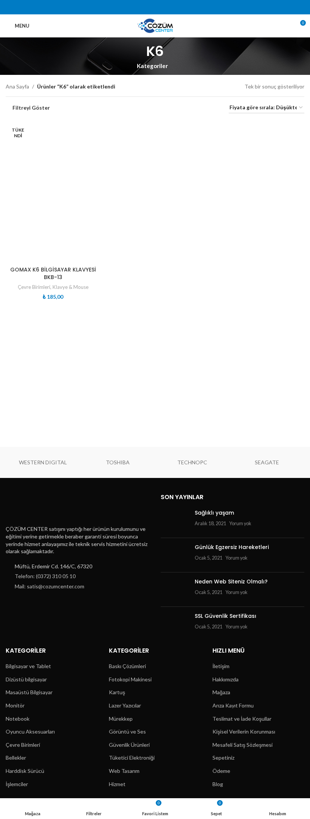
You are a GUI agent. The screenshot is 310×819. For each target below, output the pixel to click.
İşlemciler (17, 784)
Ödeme (221, 771)
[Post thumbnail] (175, 520)
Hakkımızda (225, 679)
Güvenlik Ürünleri (129, 744)
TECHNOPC (192, 462)
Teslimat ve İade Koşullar (241, 718)
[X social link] (140, 7)
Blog (217, 784)
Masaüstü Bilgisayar (29, 692)
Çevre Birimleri (34, 287)
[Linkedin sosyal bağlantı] (169, 7)
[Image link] (43, 506)
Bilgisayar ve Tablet (28, 666)
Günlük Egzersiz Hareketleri (232, 547)
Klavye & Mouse (70, 287)
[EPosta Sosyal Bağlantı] (150, 7)
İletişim (220, 666)
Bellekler (16, 757)
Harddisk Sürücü (25, 771)
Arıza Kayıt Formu (233, 705)
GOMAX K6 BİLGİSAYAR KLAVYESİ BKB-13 (53, 273)
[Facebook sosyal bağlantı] (131, 7)
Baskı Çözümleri (127, 666)
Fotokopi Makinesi (130, 679)
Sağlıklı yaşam (214, 513)
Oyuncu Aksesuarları (30, 731)
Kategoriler (152, 66)
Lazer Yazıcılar (125, 705)
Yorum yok (240, 523)
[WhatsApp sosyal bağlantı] (179, 7)
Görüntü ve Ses (127, 731)
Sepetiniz (223, 757)
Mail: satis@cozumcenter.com (49, 586)
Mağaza (221, 692)
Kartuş (117, 692)
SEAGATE (267, 462)
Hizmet (117, 784)
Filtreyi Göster (31, 108)
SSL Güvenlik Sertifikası (225, 616)
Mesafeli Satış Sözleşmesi (242, 744)
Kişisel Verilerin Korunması (243, 731)
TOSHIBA (118, 462)
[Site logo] (155, 25)
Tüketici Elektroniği (132, 757)
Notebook (17, 718)
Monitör (15, 705)
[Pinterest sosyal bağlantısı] (159, 7)
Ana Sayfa (17, 86)
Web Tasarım (124, 771)
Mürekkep (121, 718)
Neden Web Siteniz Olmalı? (231, 581)
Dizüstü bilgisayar (26, 679)
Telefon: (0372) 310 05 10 (45, 576)
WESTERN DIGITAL (43, 462)
